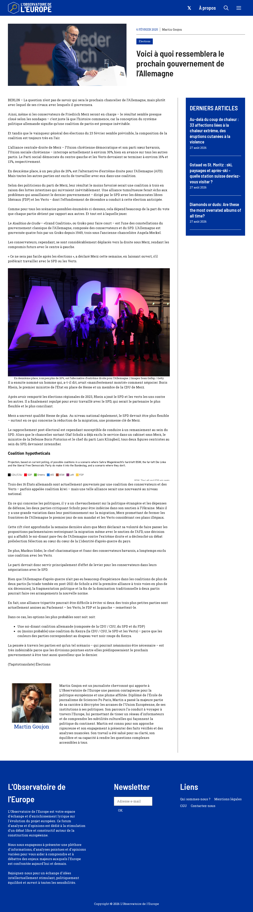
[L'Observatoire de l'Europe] (30, 8)
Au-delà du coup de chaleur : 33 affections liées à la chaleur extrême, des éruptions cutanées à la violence (214, 130)
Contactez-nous (203, 806)
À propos (207, 8)
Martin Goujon (172, 29)
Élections (144, 41)
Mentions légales (228, 799)
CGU (183, 806)
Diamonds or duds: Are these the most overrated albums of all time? (215, 210)
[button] (226, 8)
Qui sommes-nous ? (195, 799)
